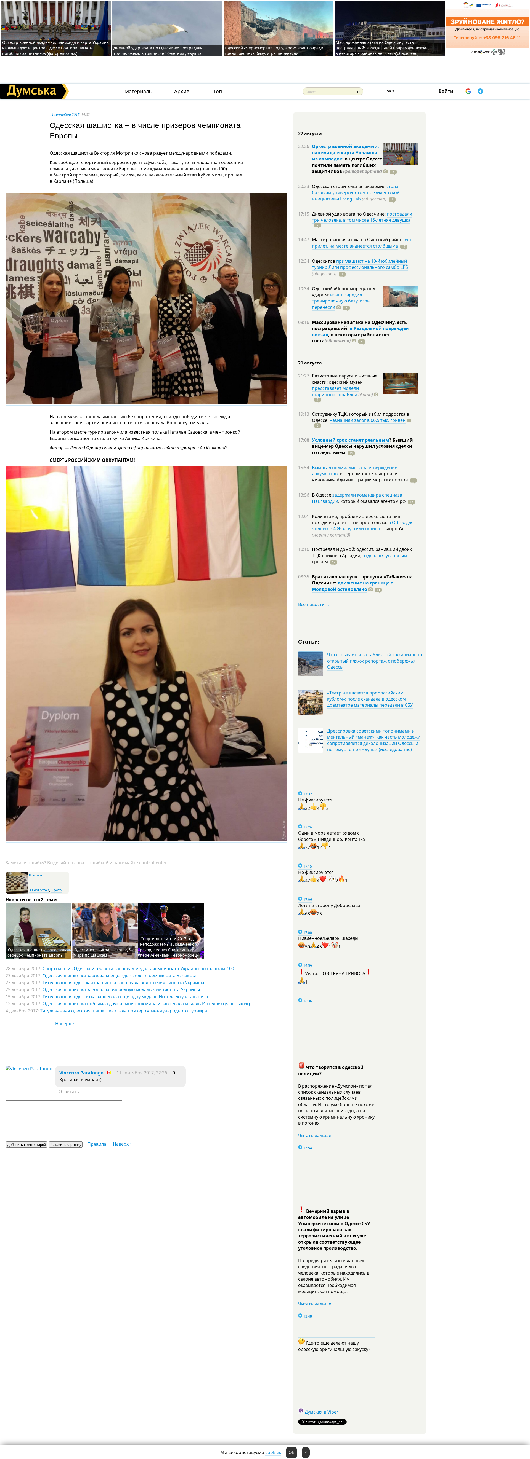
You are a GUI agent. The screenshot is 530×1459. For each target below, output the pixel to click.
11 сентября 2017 (65, 114)
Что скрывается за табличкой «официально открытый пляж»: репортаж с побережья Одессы (374, 660)
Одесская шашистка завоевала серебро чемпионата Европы (37, 952)
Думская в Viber (321, 1412)
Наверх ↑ (64, 1024)
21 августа (310, 363)
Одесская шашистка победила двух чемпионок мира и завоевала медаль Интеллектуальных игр (147, 1004)
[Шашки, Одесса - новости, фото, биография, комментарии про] (17, 892)
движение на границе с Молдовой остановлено (352, 586)
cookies (273, 1452)
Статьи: (309, 641)
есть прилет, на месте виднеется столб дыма (363, 243)
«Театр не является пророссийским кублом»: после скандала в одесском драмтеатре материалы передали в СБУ (370, 699)
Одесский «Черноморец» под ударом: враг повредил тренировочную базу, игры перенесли (275, 50)
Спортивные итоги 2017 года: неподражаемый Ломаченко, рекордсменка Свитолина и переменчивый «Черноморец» (169, 947)
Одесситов (324, 261)
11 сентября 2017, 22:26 (141, 1073)
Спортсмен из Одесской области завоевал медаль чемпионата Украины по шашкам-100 (138, 968)
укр (390, 91)
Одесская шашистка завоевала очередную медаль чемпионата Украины (121, 989)
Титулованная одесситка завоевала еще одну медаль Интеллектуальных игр (125, 997)
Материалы (138, 91)
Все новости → (314, 604)
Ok (291, 1452)
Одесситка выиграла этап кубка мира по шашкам (104, 952)
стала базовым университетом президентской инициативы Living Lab (356, 192)
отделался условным (384, 556)
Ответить (69, 1091)
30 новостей (39, 890)
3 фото (56, 890)
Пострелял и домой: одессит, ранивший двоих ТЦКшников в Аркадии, (362, 552)
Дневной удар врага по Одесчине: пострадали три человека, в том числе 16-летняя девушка (158, 50)
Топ (217, 91)
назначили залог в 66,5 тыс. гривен (368, 420)
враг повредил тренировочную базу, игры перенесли (341, 301)
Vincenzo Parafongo (81, 1073)
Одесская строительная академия (349, 186)
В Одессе (322, 495)
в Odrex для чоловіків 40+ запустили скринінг (363, 525)
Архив (181, 91)
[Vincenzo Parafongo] (29, 1069)
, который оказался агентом (372, 501)
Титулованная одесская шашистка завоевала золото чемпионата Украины (123, 983)
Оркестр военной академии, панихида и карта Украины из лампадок (345, 152)
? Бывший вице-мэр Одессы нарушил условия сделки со (362, 446)
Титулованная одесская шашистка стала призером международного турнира (123, 1011)
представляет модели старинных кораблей (335, 391)
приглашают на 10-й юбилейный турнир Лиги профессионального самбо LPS (360, 264)
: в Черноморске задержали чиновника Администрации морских (360, 477)
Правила (97, 1144)
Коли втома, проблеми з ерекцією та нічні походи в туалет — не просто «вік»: (357, 519)
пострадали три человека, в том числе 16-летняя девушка (362, 217)
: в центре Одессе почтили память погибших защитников (347, 165)
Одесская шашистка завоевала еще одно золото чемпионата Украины (119, 976)
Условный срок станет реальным (350, 440)
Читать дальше (314, 1135)
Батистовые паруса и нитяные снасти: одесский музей (344, 379)
